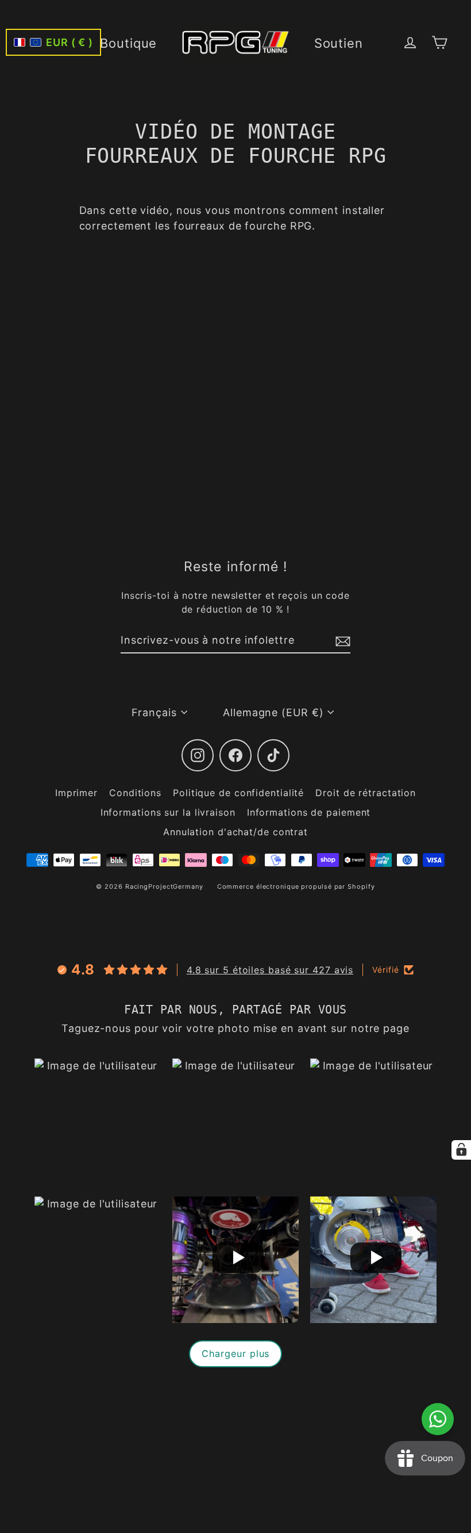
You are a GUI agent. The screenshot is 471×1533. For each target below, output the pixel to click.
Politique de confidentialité (238, 792)
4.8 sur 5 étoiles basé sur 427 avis (270, 970)
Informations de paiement (309, 812)
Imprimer (76, 792)
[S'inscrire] (341, 640)
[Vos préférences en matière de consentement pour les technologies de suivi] (461, 1150)
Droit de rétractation (365, 792)
